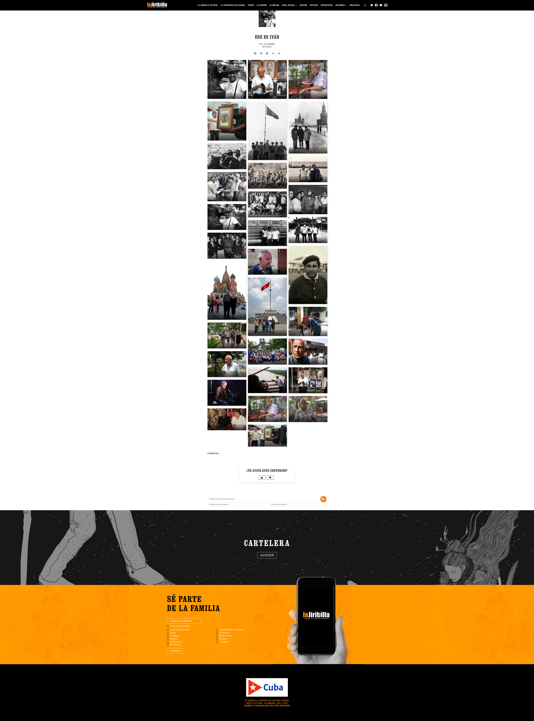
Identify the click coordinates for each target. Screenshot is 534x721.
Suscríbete (175, 651)
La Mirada (274, 5)
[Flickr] (385, 5)
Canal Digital (288, 5)
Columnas (340, 5)
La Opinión (262, 5)
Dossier (303, 5)
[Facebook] (376, 5)
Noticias (314, 5)
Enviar (323, 499)
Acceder (267, 555)
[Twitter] (371, 5)
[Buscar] (365, 5)
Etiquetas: (213, 453)
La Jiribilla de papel (208, 5)
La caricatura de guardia (233, 5)
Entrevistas (327, 5)
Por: (261, 44)
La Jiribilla (269, 44)
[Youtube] (381, 5)
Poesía (251, 5)
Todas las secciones (180, 626)
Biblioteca (355, 5)
